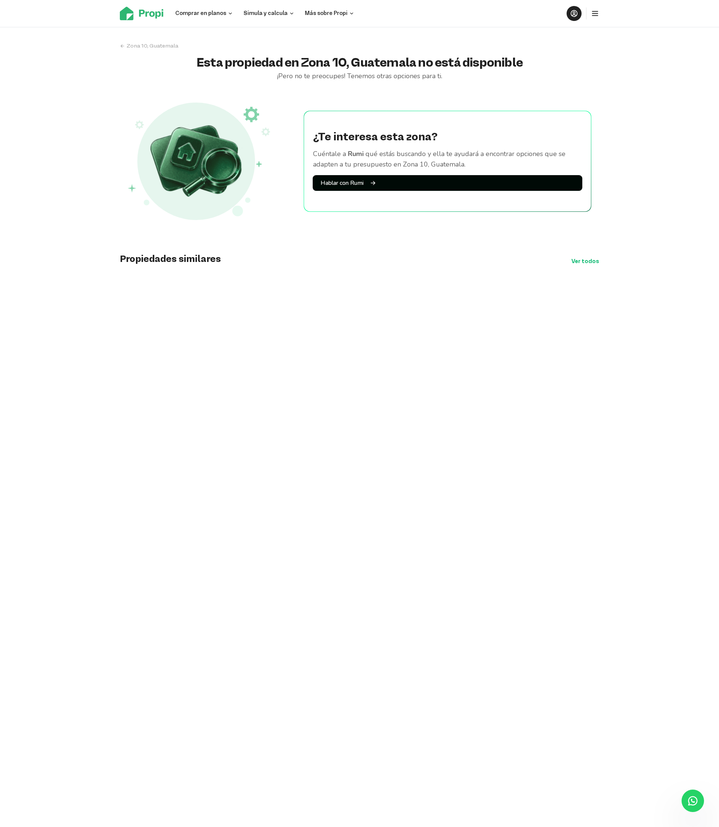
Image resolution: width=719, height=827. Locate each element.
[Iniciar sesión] (574, 13)
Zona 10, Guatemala (152, 46)
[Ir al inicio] (144, 13)
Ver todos (585, 261)
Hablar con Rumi (342, 183)
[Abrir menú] (595, 13)
